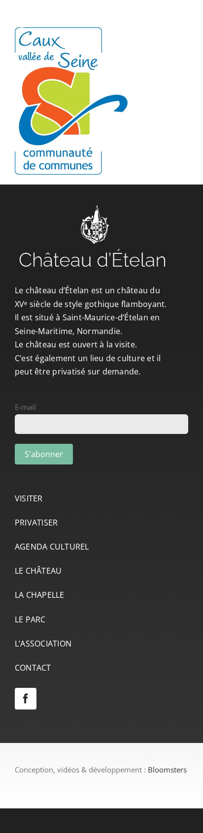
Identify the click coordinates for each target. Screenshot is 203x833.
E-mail (25, 407)
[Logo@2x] (76, 12)
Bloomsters (167, 769)
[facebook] (25, 699)
